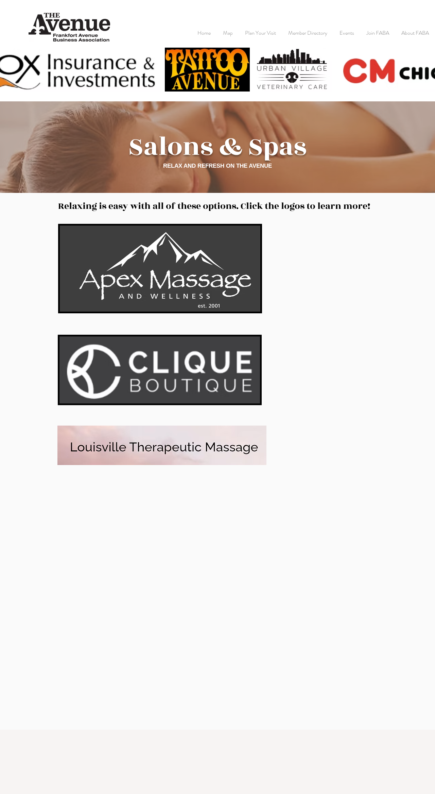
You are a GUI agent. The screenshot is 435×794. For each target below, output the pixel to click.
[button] (260, 29)
